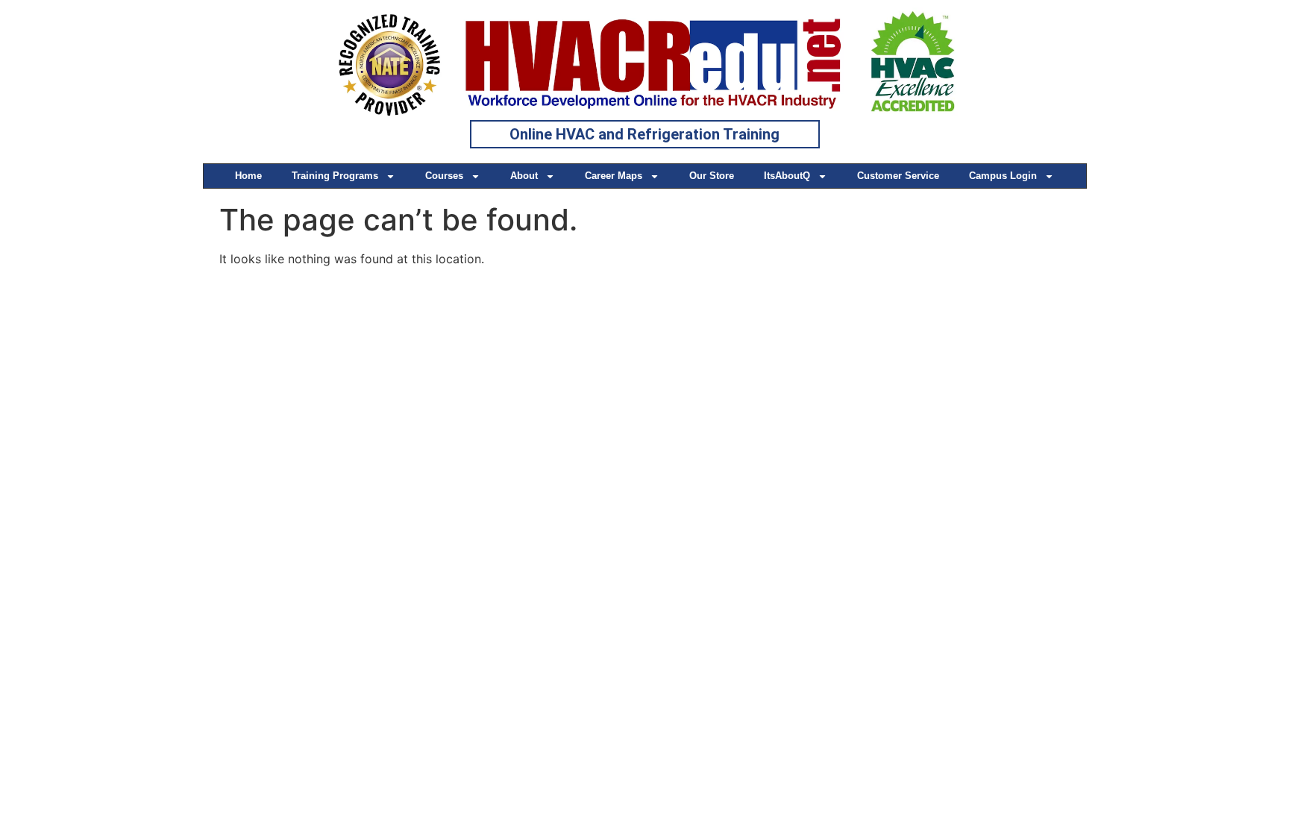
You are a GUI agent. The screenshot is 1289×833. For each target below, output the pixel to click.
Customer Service (898, 175)
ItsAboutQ (787, 175)
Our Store (711, 175)
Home (248, 175)
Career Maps (613, 175)
